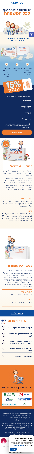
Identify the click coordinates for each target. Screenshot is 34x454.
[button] (31, 34)
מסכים (13, 449)
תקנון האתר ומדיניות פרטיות (17, 452)
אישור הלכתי (17, 313)
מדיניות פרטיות (19, 445)
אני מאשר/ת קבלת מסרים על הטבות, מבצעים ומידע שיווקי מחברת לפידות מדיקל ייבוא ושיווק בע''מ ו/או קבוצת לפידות (17, 125)
